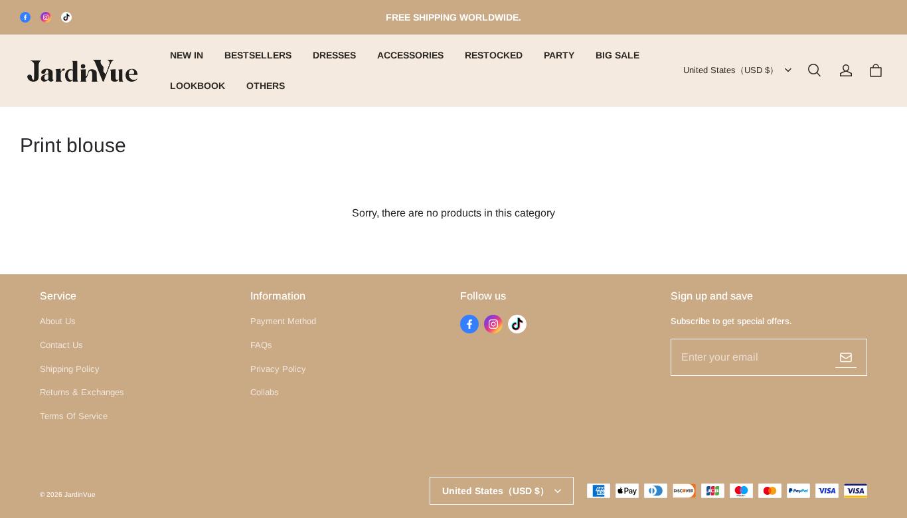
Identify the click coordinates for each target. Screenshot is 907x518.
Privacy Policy (278, 369)
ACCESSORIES (410, 55)
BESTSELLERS (257, 55)
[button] (814, 70)
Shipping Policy (70, 369)
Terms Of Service (74, 416)
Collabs (264, 392)
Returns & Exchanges (82, 392)
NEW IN (186, 55)
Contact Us (61, 345)
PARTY (559, 55)
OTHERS (265, 85)
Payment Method (283, 321)
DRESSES (334, 55)
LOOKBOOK (197, 85)
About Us (58, 321)
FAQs (261, 345)
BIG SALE (617, 55)
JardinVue (80, 494)
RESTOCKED (494, 55)
